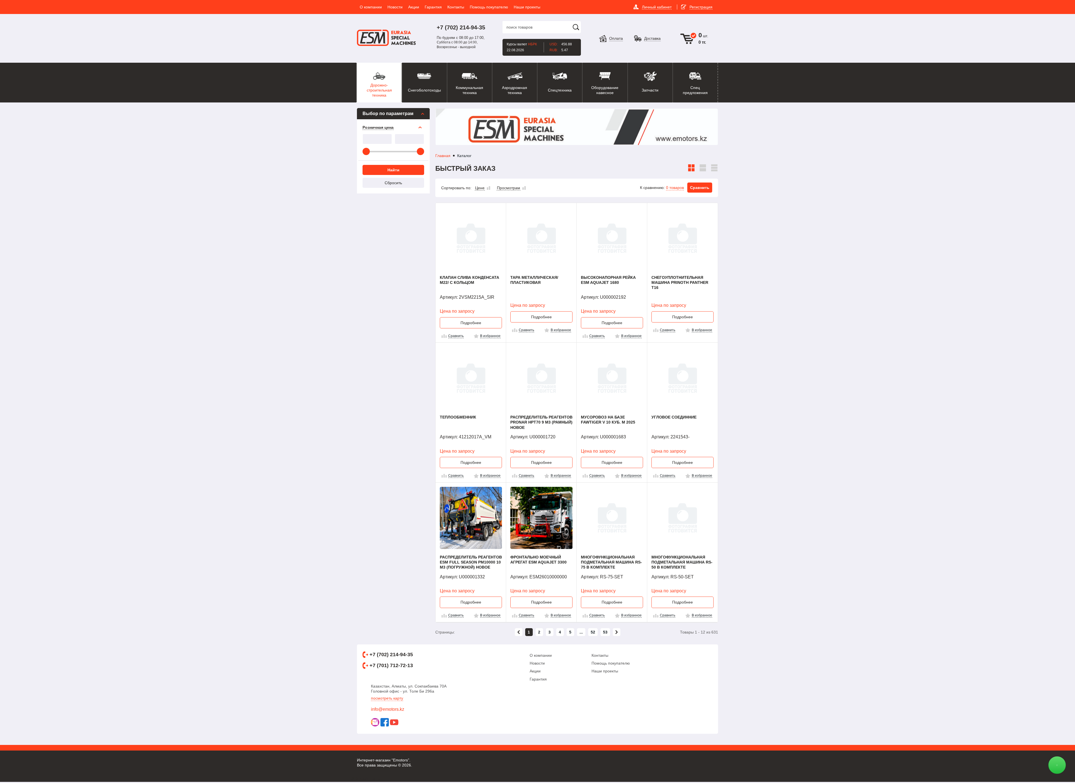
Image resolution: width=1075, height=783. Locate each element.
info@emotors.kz (387, 709)
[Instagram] (375, 722)
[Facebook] (384, 722)
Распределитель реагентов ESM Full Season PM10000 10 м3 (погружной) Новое (471, 562)
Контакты (600, 655)
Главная (442, 155)
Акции (535, 671)
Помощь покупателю (611, 663)
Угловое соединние (674, 417)
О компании (541, 655)
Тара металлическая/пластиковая (534, 280)
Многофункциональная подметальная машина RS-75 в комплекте (611, 562)
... (581, 632)
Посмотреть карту (387, 698)
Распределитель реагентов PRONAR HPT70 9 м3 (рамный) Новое (541, 422)
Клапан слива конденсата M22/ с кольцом (469, 280)
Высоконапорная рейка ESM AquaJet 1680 (608, 280)
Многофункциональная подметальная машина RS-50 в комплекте (681, 562)
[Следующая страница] (616, 632)
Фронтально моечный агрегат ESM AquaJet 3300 (538, 559)
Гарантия (538, 679)
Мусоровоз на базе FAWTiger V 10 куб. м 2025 (608, 419)
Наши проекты (605, 671)
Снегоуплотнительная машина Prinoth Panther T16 (679, 282)
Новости (537, 663)
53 (605, 632)
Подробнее (471, 323)
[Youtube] (394, 722)
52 (593, 632)
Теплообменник (458, 417)
